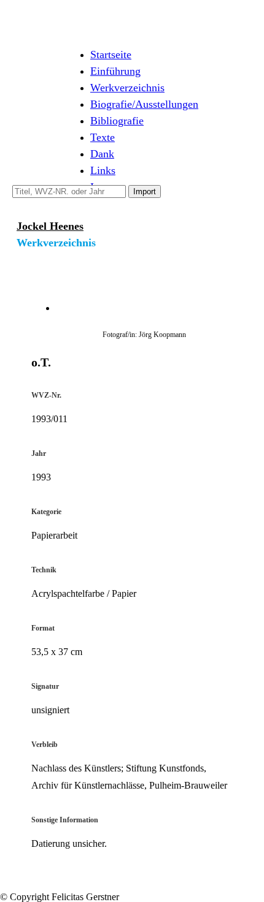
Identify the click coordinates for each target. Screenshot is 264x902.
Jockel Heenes (50, 226)
